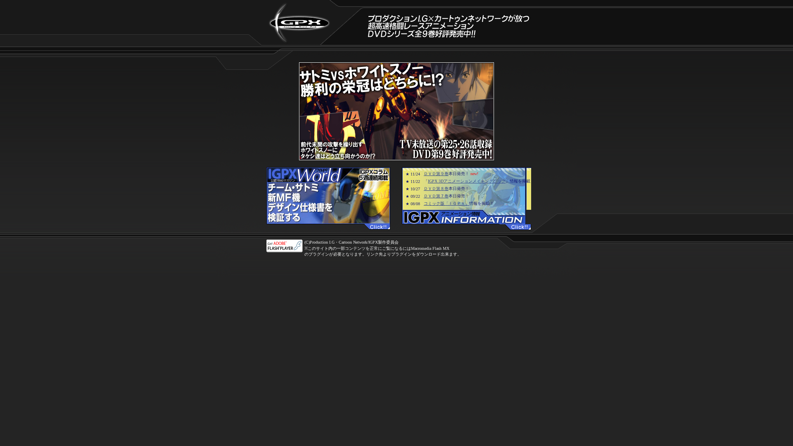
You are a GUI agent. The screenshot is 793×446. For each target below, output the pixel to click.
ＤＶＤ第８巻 (436, 188)
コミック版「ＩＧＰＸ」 (446, 203)
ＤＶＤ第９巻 (436, 173)
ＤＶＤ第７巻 (436, 196)
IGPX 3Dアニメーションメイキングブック (467, 181)
